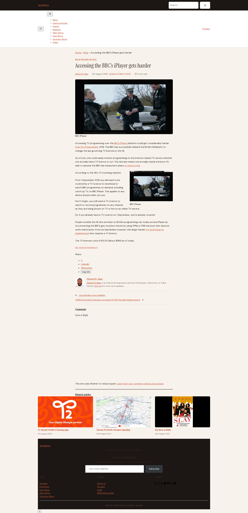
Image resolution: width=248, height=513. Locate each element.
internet (82, 247)
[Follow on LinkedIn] (162, 483)
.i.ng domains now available (92, 295)
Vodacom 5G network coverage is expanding (113, 429)
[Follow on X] (155, 483)
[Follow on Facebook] (159, 483)
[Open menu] (41, 29)
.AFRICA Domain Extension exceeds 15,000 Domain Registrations (107, 299)
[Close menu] (50, 14)
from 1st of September (87, 146)
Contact (206, 29)
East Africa (44, 490)
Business (43, 483)
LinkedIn (85, 264)
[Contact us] (174, 483)
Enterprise (44, 486)
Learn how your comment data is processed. (140, 383)
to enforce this (132, 165)
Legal (99, 490)
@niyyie (98, 286)
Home (78, 52)
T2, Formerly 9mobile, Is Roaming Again (53, 429)
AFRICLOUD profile (105, 493)
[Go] (205, 5)
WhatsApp (86, 267)
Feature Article (89, 59)
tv (97, 247)
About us (101, 483)
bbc (77, 247)
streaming (91, 247)
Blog (86, 52)
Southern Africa (46, 496)
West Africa (44, 493)
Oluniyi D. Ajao (81, 74)
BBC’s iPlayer (120, 143)
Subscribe (154, 468)
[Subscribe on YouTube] (168, 483)
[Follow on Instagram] (165, 483)
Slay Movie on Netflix (163, 429)
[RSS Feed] (171, 483)
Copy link (86, 272)
